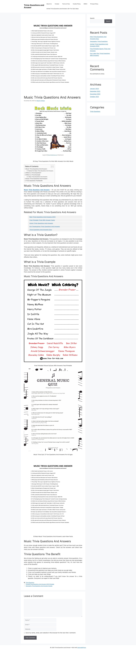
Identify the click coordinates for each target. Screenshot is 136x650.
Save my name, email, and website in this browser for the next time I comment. (51, 633)
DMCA (85, 4)
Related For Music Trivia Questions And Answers (40, 170)
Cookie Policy (77, 4)
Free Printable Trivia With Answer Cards (42, 220)
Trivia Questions (30, 582)
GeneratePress (81, 647)
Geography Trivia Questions (99, 41)
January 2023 (94, 88)
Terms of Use (66, 4)
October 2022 (94, 96)
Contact (57, 4)
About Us (49, 4)
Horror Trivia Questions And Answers (41, 223)
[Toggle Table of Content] (51, 166)
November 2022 (95, 94)
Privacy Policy (94, 4)
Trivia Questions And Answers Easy (41, 229)
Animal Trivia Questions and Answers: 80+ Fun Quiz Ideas (63, 8)
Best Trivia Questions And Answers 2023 (42, 217)
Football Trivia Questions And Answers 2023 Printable (40, 584)
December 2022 (95, 91)
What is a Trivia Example (33, 175)
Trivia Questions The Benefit (34, 180)
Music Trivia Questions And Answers (36, 169)
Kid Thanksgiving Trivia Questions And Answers (45, 226)
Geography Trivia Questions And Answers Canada (39, 586)
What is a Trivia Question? (33, 172)
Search (92, 18)
